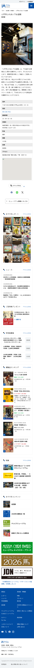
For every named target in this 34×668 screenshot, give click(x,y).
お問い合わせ (21, 627)
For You (3, 620)
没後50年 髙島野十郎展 (20, 441)
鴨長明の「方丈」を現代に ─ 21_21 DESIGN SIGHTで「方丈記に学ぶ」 (17, 296)
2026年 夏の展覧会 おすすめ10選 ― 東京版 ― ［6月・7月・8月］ (22, 485)
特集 (18, 595)
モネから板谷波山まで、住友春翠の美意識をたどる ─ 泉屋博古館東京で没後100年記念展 (16, 287)
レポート (3, 595)
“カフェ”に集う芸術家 (20, 375)
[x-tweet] (22, 192)
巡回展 (13, 504)
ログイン (3, 617)
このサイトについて (7, 624)
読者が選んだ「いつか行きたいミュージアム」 (22, 467)
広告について (5, 627)
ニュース (3, 598)
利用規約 (3, 664)
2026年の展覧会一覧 (18, 514)
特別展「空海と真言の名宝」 (22, 391)
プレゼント (20, 598)
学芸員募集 (4, 601)
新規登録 (19, 617)
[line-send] (17, 192)
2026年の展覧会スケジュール (25, 606)
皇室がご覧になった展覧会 (20, 533)
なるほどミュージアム (7, 613)
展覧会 (3, 591)
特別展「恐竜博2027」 (20, 425)
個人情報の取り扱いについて (19, 664)
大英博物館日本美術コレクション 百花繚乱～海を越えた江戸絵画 (22, 409)
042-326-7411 (6, 112)
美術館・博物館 (10, 10)
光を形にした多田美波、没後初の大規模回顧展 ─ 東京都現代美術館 (16, 278)
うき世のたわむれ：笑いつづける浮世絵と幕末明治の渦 (21, 314)
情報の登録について (22, 624)
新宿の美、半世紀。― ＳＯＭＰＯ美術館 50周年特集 (22, 476)
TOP (3, 10)
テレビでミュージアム (18, 523)
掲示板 (19, 601)
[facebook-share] (11, 192)
